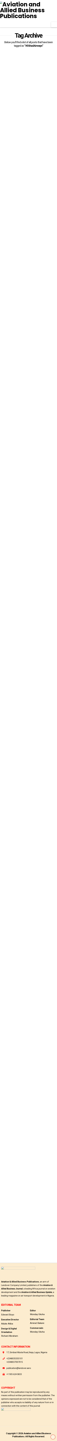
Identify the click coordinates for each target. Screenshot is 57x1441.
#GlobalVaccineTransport (12, 1230)
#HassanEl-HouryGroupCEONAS (14, 911)
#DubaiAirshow (36, 234)
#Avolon (22, 234)
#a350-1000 (6, 337)
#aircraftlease (8, 234)
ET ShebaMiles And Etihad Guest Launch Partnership (27, 575)
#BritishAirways (38, 890)
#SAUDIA (40, 1235)
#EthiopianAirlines (9, 906)
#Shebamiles (22, 616)
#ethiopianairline (9, 611)
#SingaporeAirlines (10, 927)
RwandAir (37, 927)
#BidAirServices (21, 890)
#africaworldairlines (11, 139)
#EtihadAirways (46, 139)
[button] (54, 24)
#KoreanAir (32, 1230)
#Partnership (7, 616)
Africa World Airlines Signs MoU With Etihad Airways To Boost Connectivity (28, 102)
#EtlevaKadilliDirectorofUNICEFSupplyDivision (20, 1224)
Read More (11, 129)
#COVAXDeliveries (9, 1219)
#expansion (6, 145)
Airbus (21, 239)
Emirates (25, 927)
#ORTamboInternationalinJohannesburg (19, 922)
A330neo (5, 342)
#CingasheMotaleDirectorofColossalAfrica (20, 901)
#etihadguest (43, 611)
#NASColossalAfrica (43, 916)
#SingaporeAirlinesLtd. (11, 1240)
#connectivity (30, 139)
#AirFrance (6, 890)
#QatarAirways (46, 922)
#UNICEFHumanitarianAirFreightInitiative (18, 1245)
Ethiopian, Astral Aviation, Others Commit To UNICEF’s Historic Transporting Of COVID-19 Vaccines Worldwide (27, 1167)
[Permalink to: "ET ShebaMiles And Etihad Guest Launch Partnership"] (28, 457)
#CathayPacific (40, 1214)
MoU (25, 145)
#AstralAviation (44, 1209)
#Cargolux (25, 1214)
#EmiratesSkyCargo (27, 1219)
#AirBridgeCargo (9, 1209)
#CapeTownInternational (12, 896)
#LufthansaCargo (9, 1235)
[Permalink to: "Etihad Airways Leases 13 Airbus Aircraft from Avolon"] (28, 170)
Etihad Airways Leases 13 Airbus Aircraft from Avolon (27, 200)
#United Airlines (46, 1245)
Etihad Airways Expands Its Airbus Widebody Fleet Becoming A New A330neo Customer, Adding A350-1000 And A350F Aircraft (28, 299)
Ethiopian (6, 1251)
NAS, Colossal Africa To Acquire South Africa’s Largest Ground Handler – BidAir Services (27, 854)
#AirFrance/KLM (26, 1209)
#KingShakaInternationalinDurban (16, 916)
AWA (17, 145)
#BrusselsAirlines (9, 1214)
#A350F (17, 337)
